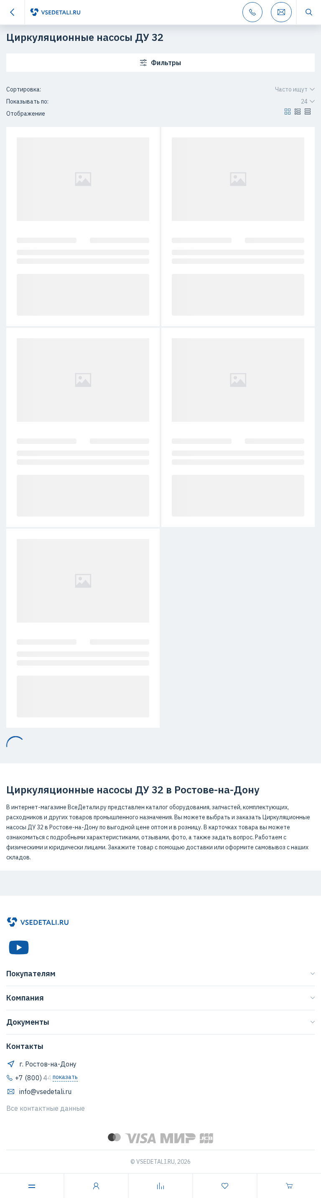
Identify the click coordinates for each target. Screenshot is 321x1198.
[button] (287, 114)
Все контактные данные (45, 1108)
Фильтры (166, 62)
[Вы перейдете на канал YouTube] (18, 947)
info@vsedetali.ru (45, 1091)
